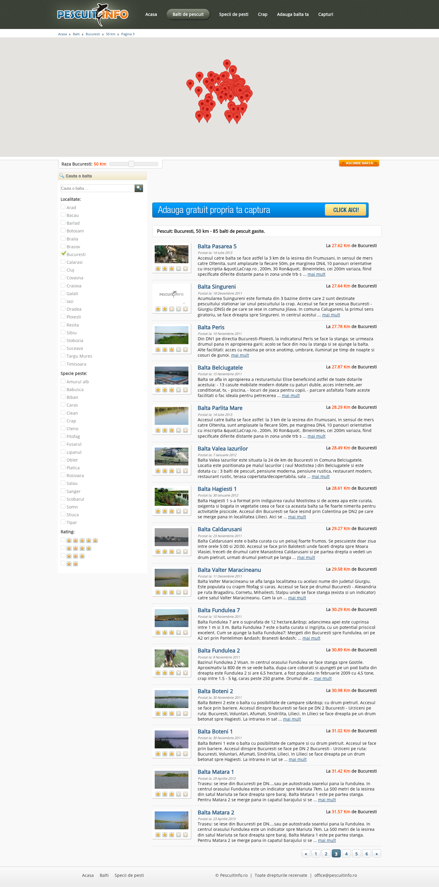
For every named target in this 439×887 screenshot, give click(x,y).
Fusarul (74, 444)
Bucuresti (93, 34)
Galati (72, 293)
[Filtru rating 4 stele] (79, 549)
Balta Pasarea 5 (217, 246)
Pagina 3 (127, 34)
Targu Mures (79, 356)
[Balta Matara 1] (172, 778)
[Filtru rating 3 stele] (79, 557)
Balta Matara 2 (216, 812)
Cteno (72, 428)
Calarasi (75, 262)
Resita (73, 325)
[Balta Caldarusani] (172, 536)
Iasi (70, 301)
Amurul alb (78, 381)
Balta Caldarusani (220, 529)
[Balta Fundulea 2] (172, 657)
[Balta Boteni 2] (172, 698)
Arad (71, 207)
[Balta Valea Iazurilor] (172, 455)
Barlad (73, 223)
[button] (217, 91)
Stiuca (73, 514)
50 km (110, 34)
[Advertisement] (261, 184)
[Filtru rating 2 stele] (79, 565)
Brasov (73, 246)
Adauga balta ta (293, 14)
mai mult (317, 274)
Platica (73, 468)
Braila (72, 239)
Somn (72, 507)
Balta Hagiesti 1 (217, 488)
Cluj (70, 270)
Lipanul (74, 452)
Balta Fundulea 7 (219, 610)
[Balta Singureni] (172, 293)
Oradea (74, 309)
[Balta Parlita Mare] (172, 415)
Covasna (75, 278)
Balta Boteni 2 (215, 691)
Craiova (74, 286)
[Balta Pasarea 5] (172, 253)
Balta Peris (211, 327)
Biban (72, 397)
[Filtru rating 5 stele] (79, 541)
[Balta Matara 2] (172, 819)
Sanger (74, 491)
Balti (76, 34)
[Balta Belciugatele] (172, 374)
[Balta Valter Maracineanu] (172, 576)
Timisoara (76, 364)
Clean (72, 413)
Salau (72, 483)
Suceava (75, 348)
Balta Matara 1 (216, 771)
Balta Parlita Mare (220, 407)
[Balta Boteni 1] (172, 738)
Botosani (75, 231)
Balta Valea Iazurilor (223, 448)
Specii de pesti (233, 14)
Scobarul (75, 499)
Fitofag (73, 436)
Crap (263, 14)
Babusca (75, 389)
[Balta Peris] (172, 334)
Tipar (72, 522)
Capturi (325, 14)
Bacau (73, 215)
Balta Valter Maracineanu (229, 569)
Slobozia (75, 340)
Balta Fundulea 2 (219, 650)
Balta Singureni (217, 286)
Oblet (72, 460)
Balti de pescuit (188, 14)
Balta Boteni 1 (215, 731)
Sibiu (72, 333)
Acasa (151, 14)
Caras (72, 405)
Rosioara (75, 475)
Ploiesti (74, 317)
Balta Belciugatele (220, 367)
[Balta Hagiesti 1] (172, 495)
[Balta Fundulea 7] (172, 617)
